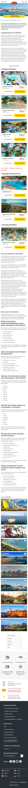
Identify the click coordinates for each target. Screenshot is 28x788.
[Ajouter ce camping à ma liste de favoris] (24, 73)
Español (18, 773)
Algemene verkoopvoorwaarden (11, 711)
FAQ (5, 726)
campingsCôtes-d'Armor (11, 174)
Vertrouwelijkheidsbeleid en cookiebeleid (13, 719)
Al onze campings (11, 635)
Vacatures (7, 748)
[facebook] (10, 761)
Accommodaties (8, 91)
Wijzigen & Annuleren (9, 732)
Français (18, 770)
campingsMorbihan (9, 225)
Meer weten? (21, 508)
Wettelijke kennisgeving (10, 716)
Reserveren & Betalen (9, 729)
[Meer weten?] (14, 505)
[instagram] (20, 761)
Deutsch (18, 775)
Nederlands (6, 770)
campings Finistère (8, 69)
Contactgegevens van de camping (11, 708)
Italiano (6, 775)
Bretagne (10, 641)
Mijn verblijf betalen (9, 734)
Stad (9, 647)
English (5, 773)
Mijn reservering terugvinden (11, 737)
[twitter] (14, 761)
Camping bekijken (19, 91)
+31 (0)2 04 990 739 (11, 740)
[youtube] (17, 761)
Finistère (9, 644)
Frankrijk (10, 638)
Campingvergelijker (9, 713)
